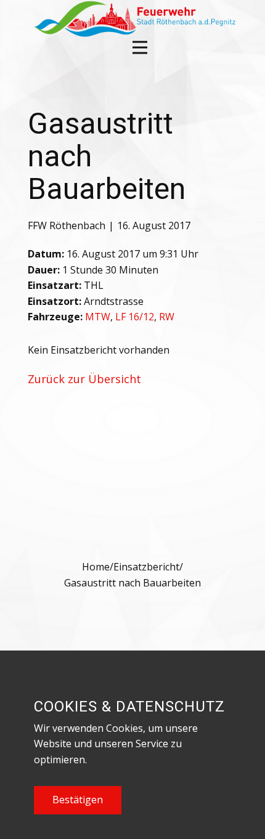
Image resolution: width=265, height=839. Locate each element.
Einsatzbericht (146, 567)
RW (166, 316)
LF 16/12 (134, 316)
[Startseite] (133, 19)
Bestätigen (77, 799)
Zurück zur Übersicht (84, 378)
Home (96, 567)
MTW (97, 316)
